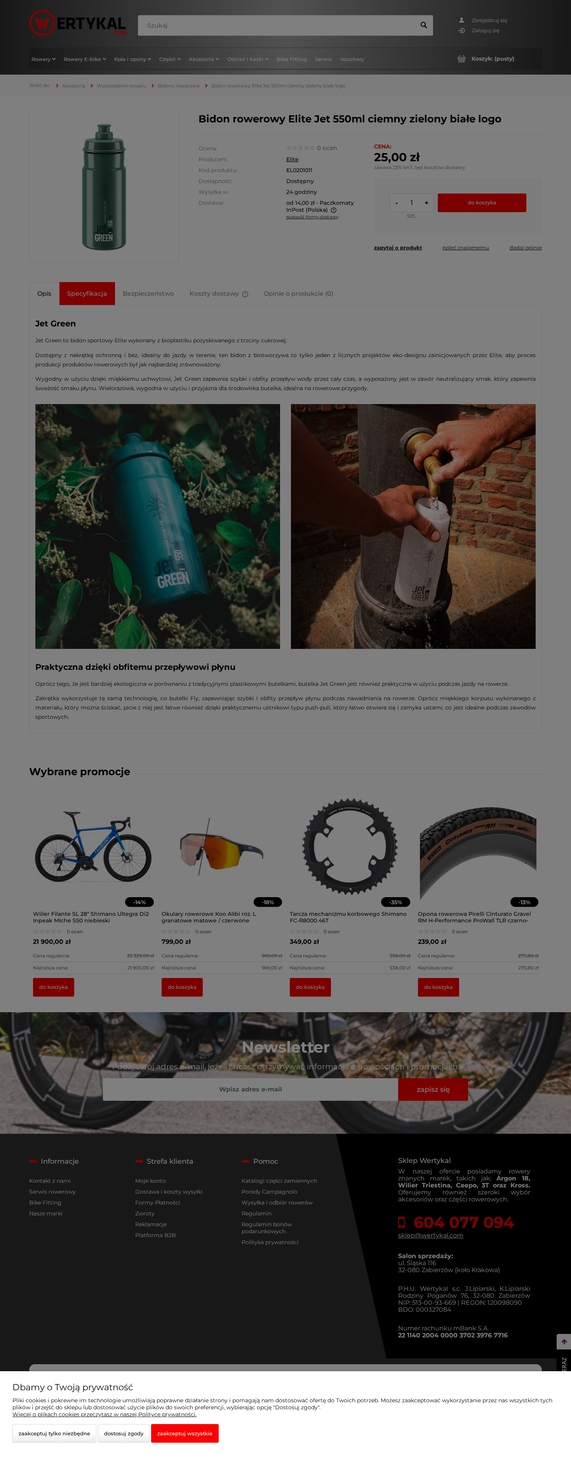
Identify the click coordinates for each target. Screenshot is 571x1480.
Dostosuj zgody (123, 1433)
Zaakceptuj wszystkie (184, 1433)
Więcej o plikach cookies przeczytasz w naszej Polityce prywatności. (104, 1414)
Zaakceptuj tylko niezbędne (54, 1433)
